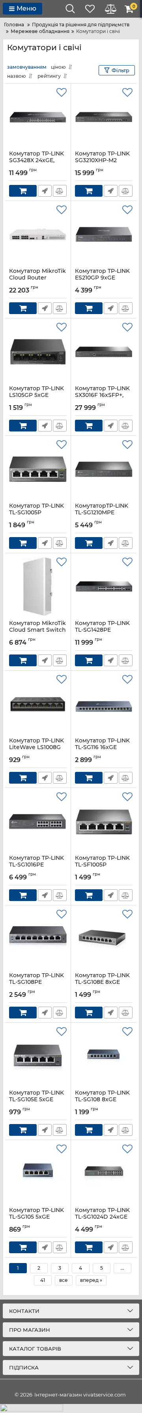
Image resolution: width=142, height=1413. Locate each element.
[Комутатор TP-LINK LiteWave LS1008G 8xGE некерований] (38, 704)
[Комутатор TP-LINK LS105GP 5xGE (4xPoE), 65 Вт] (38, 351)
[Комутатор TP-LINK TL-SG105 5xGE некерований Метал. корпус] (38, 1173)
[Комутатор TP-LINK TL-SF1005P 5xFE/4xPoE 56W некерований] (104, 821)
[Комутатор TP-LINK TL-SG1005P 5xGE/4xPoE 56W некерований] (38, 469)
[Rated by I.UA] (71, 1408)
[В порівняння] (60, 191)
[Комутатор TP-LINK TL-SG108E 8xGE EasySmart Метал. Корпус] (104, 938)
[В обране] (61, 93)
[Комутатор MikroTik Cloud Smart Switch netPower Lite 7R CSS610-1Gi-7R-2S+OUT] (38, 586)
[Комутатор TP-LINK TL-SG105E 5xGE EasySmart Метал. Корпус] (38, 1056)
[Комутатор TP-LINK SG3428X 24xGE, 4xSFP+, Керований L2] (38, 117)
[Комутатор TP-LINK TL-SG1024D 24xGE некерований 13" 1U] (104, 1173)
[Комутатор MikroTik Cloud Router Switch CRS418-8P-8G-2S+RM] (38, 234)
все (63, 1280)
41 (42, 1280)
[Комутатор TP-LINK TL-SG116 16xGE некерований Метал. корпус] (104, 704)
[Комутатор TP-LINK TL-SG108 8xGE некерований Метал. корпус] (104, 1056)
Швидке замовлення (45, 191)
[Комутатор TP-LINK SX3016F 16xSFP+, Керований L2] (104, 351)
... (122, 1268)
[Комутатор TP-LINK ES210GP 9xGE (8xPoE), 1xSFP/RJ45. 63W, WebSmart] (104, 234)
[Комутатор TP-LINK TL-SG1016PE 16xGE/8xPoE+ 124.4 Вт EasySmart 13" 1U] (38, 821)
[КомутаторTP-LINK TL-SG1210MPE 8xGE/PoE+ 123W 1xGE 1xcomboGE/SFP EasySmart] (104, 469)
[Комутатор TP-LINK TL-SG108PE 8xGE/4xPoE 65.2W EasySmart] (38, 938)
